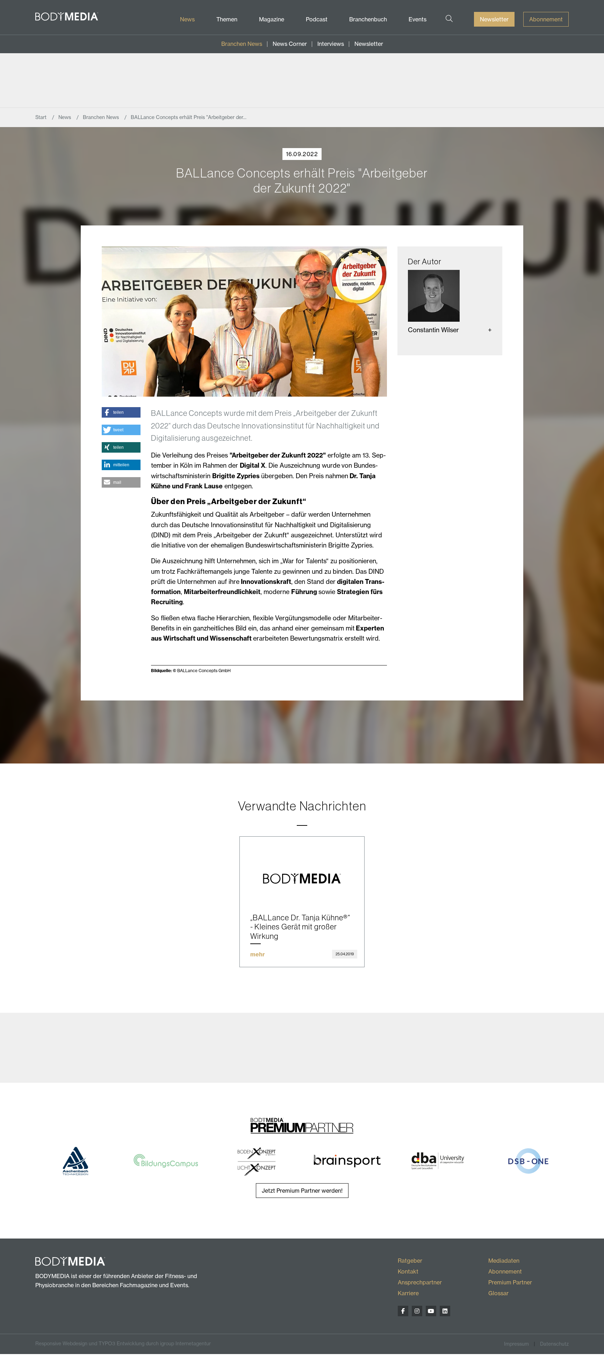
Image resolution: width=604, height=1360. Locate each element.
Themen (226, 19)
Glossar (498, 1293)
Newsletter (494, 19)
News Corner (290, 43)
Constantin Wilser (433, 330)
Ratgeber (410, 1260)
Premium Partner (510, 1282)
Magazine (271, 19)
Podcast (317, 19)
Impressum (516, 1344)
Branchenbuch (368, 19)
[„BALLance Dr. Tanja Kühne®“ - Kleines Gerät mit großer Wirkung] (302, 869)
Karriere (408, 1293)
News (187, 19)
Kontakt (408, 1271)
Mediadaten (503, 1260)
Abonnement (546, 19)
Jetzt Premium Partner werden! (302, 1190)
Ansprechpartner (420, 1282)
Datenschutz (554, 1344)
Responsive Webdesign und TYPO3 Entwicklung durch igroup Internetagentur (123, 1343)
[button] (121, 412)
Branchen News (241, 43)
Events (417, 19)
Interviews (330, 43)
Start (41, 117)
